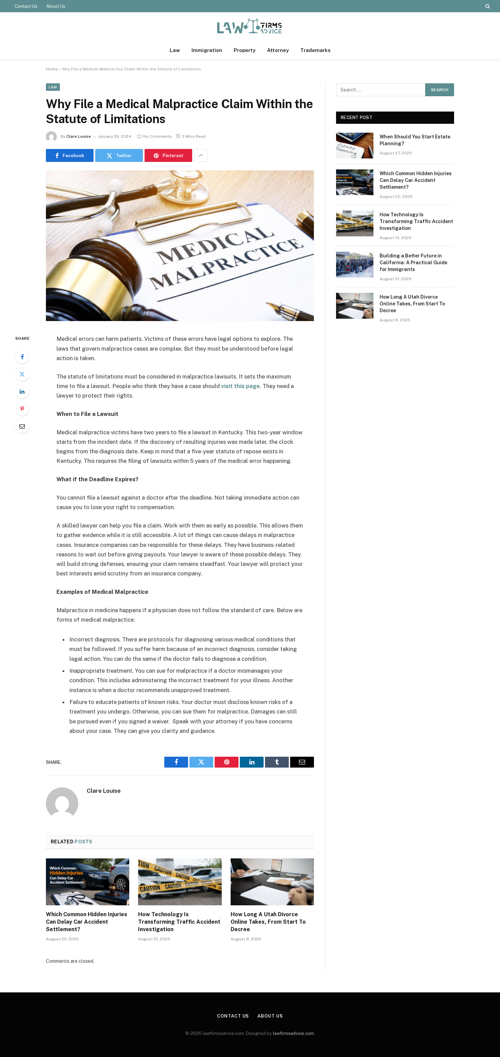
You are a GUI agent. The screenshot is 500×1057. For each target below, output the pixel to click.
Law (175, 50)
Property (244, 50)
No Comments (157, 136)
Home (52, 69)
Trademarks (315, 50)
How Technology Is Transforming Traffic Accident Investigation (179, 922)
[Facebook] (22, 357)
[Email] (22, 426)
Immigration (206, 50)
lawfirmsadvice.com (293, 1033)
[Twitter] (22, 374)
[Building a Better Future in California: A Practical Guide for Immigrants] (354, 265)
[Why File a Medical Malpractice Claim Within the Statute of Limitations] (180, 319)
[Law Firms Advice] (250, 26)
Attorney (278, 50)
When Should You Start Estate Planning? (415, 140)
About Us (55, 6)
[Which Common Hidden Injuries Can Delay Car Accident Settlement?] (87, 881)
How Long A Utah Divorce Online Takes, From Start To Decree (268, 922)
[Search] (487, 6)
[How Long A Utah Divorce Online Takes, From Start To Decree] (272, 881)
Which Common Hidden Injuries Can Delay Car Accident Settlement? (86, 922)
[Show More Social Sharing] (200, 155)
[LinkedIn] (22, 391)
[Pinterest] (22, 409)
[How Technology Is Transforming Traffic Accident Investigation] (179, 881)
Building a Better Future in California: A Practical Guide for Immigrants (413, 262)
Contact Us (26, 6)
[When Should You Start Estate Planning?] (354, 145)
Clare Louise (78, 136)
